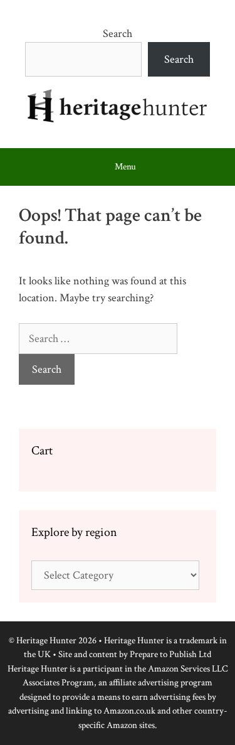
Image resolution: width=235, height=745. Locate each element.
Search (117, 33)
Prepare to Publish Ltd (170, 654)
